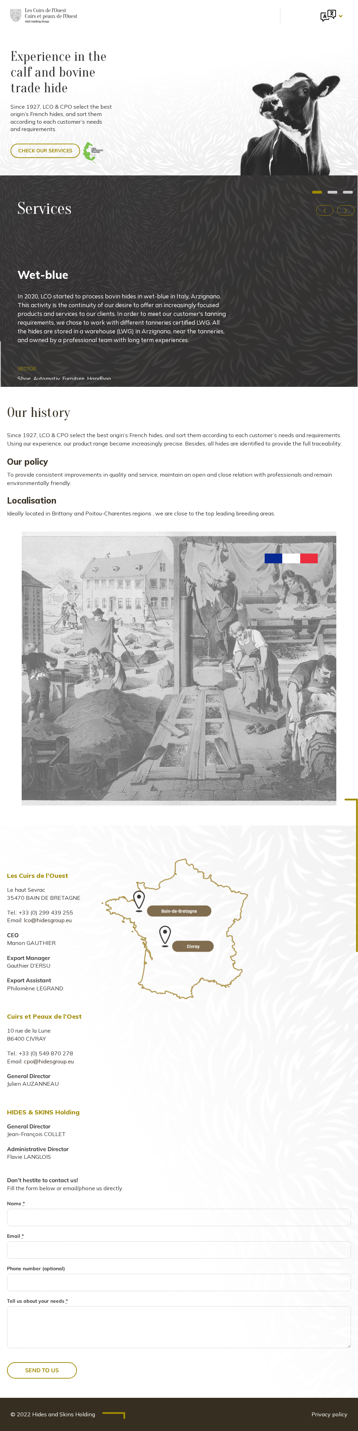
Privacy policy (330, 1414)
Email (15, 1236)
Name (16, 1203)
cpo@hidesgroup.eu (49, 1061)
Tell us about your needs (37, 1301)
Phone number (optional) (36, 1268)
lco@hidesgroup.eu (48, 920)
